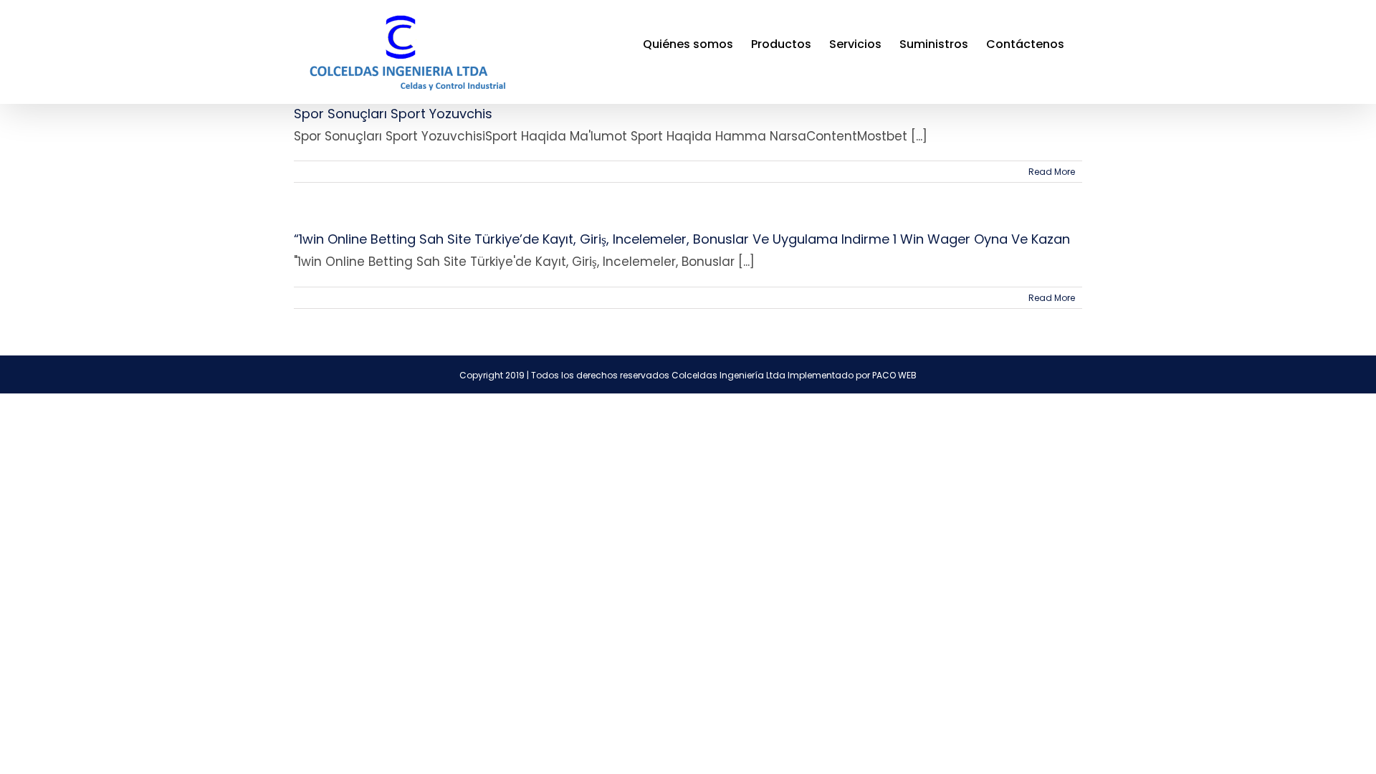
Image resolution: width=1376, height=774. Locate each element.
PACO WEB (894, 375)
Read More (1051, 172)
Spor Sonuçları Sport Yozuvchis (393, 114)
